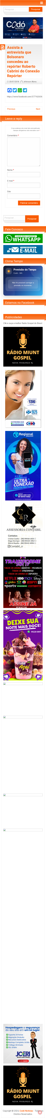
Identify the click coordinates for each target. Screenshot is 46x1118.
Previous (11, 109)
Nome (10, 170)
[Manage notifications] (40, 1112)
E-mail (10, 181)
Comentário (13, 135)
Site (9, 191)
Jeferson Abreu (30, 81)
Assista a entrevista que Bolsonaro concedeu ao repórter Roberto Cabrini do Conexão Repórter (23, 61)
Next (38, 109)
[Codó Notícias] (23, 28)
